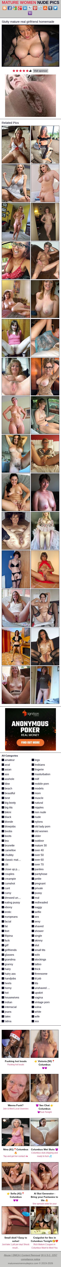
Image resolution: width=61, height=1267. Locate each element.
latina (7, 1021)
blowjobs (10, 826)
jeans (7, 1011)
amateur (9, 760)
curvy (7, 893)
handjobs (10, 978)
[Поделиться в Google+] (20, 8)
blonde (8, 821)
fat (6, 926)
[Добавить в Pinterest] (35, 8)
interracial (10, 1007)
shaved (39, 926)
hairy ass (10, 973)
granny (8, 964)
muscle (38, 798)
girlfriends (10, 950)
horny (8, 988)
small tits (39, 950)
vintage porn (42, 1002)
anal (7, 764)
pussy (38, 893)
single (38, 935)
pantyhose (40, 874)
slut (36, 945)
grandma (9, 959)
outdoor (39, 840)
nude (37, 817)
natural (38, 802)
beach (8, 788)
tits (36, 983)
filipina (8, 935)
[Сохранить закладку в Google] (15, 8)
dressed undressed (16, 897)
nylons (38, 821)
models (39, 788)
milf (36, 779)
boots (7, 836)
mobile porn (41, 783)
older (37, 836)
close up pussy (13, 869)
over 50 (39, 855)
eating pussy (12, 902)
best (7, 798)
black (7, 817)
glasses (9, 954)
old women (41, 831)
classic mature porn (16, 859)
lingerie (39, 769)
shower (39, 931)
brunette (9, 845)
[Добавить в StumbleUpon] (45, 8)
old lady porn (42, 826)
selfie (37, 912)
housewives (11, 997)
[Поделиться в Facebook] (10, 8)
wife (37, 1016)
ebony (8, 907)
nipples (39, 807)
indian (8, 1002)
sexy (37, 921)
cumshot (9, 883)
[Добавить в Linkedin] (25, 8)
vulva (37, 1007)
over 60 (39, 859)
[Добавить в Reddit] (40, 8)
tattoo (37, 964)
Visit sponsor (40, 70)
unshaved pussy (44, 988)
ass (6, 774)
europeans (11, 916)
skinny (38, 940)
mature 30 (40, 845)
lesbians (39, 764)
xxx (36, 1021)
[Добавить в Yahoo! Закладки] (30, 13)
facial (7, 921)
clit (6, 864)
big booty (10, 802)
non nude (40, 812)
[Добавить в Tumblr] (50, 8)
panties (39, 869)
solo (37, 954)
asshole (9, 779)
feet (6, 931)
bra (6, 840)
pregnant (39, 883)
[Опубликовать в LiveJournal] (30, 8)
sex (36, 916)
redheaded (41, 902)
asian (7, 769)
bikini (7, 812)
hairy (7, 969)
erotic (7, 912)
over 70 (39, 864)
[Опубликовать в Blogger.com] (5, 8)
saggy (38, 907)
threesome (40, 973)
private (38, 888)
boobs (8, 831)
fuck (7, 940)
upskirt (38, 992)
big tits (8, 807)
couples (9, 874)
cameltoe (10, 850)
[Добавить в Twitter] (55, 8)
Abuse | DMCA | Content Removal (22, 1255)
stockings (40, 959)
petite (37, 878)
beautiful (9, 793)
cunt (7, 888)
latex (7, 1016)
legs (37, 760)
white (37, 1011)
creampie (10, 878)
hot (6, 992)
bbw (7, 783)
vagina (38, 997)
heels (7, 983)
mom (37, 793)
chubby (9, 855)
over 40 (39, 850)
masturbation (42, 774)
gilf (6, 945)
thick (37, 969)
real (36, 897)
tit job (37, 978)
